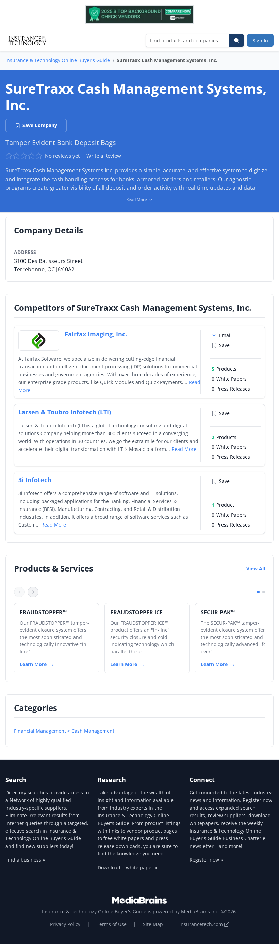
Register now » (206, 859)
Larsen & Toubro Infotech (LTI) (64, 412)
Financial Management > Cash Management (64, 731)
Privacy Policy (65, 924)
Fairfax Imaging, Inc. (96, 334)
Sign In (260, 40)
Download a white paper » (127, 867)
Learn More (33, 664)
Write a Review (103, 155)
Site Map (153, 924)
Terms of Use (112, 924)
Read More (183, 449)
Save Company (39, 125)
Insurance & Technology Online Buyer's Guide (57, 60)
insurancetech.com (201, 924)
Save (224, 345)
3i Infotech (34, 480)
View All (255, 568)
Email (225, 335)
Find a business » (25, 859)
